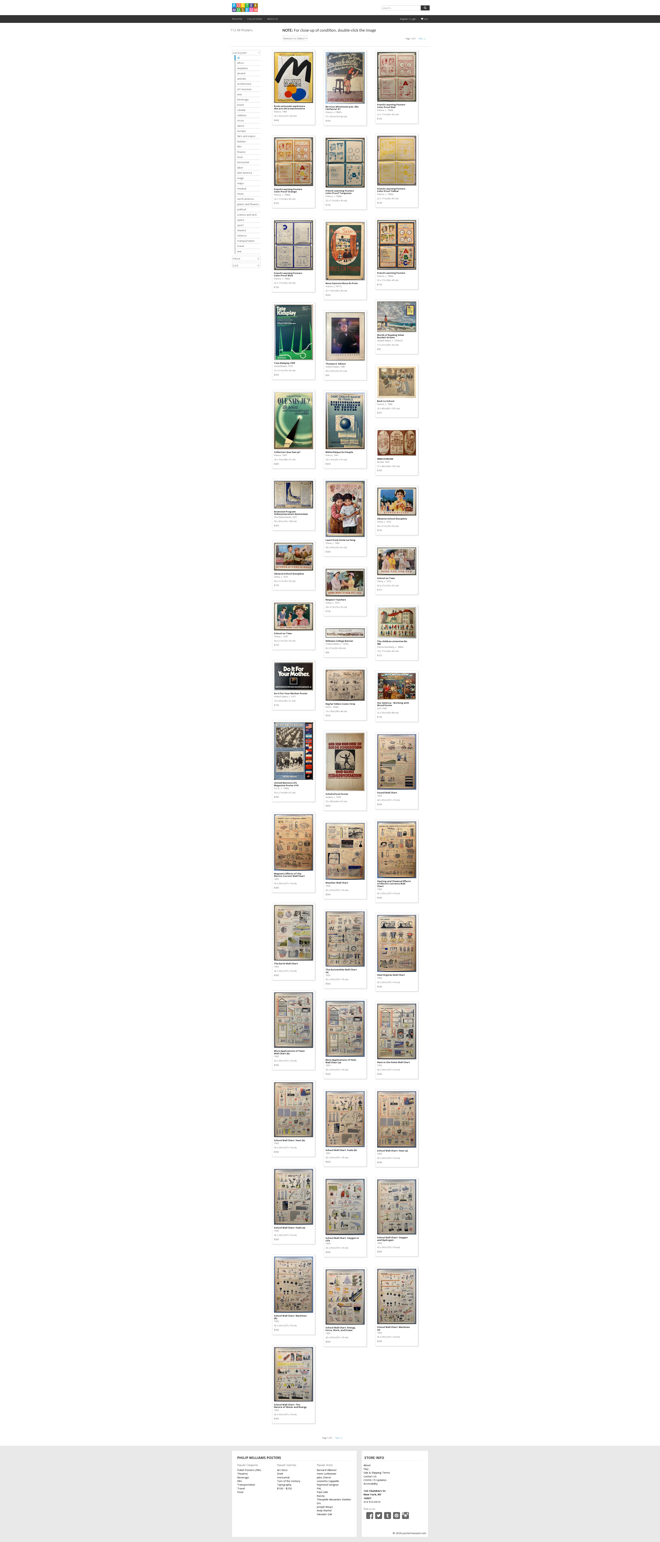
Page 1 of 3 (411, 38)
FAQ (366, 1469)
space (240, 219)
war (239, 251)
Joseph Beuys (325, 1506)
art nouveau (244, 89)
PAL (319, 1488)
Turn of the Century (288, 1481)
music (240, 193)
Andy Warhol (324, 1510)
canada (241, 110)
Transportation (246, 1484)
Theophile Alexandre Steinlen (334, 1499)
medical (241, 188)
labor (240, 167)
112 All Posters (241, 30)
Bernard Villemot (327, 1470)
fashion (241, 141)
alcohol (241, 73)
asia (239, 94)
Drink (280, 1473)
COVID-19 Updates (375, 1480)
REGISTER (237, 18)
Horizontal (283, 1477)
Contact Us (370, 1476)
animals (241, 78)
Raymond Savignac (328, 1484)
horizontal (243, 162)
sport (240, 225)
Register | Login (408, 18)
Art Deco (282, 1470)
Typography (284, 1484)
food (240, 157)
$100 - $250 (284, 1488)
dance (240, 125)
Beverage (243, 1477)
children (241, 115)
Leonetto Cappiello (328, 1481)
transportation (245, 240)
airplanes (242, 68)
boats (240, 104)
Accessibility (371, 1483)
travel (240, 246)
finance (241, 152)
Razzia (320, 1495)
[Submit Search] (425, 7)
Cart (425, 18)
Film (239, 1481)
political (241, 209)
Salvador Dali (324, 1514)
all (238, 57)
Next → (422, 38)
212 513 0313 (372, 1501)
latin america (244, 172)
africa (240, 62)
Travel (241, 1488)
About (367, 1465)
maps (240, 183)
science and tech (247, 214)
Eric (319, 1503)
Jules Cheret (324, 1477)
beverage (243, 99)
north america (245, 199)
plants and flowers (248, 204)
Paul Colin (322, 1492)
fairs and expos (246, 136)
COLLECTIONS (254, 18)
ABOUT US (272, 18)
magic (240, 178)
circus (240, 120)
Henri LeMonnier (327, 1473)
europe (241, 131)
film (239, 146)
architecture (244, 83)
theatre (241, 230)
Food (240, 1492)
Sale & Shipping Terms (377, 1472)
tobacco (242, 235)
